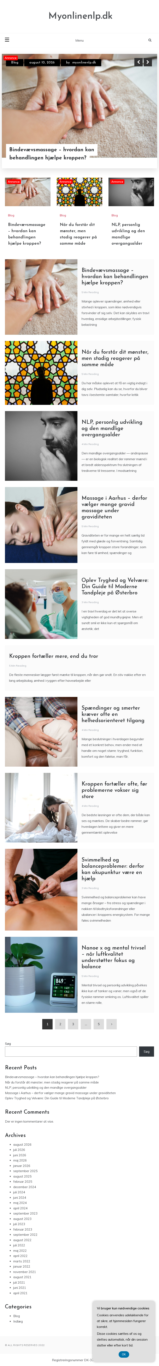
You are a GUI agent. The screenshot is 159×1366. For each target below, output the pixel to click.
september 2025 (25, 1171)
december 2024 (24, 1187)
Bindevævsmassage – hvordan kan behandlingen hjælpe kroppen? (115, 277)
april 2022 (20, 1256)
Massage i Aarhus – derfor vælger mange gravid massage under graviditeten (60, 1093)
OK (124, 1354)
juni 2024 (19, 1198)
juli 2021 (19, 1282)
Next (148, 62)
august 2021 (22, 1277)
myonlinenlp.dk (78, 62)
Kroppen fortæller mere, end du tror (53, 656)
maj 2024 (20, 1203)
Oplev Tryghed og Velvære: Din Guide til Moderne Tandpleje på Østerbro (115, 587)
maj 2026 (20, 1160)
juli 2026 (19, 1150)
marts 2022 (21, 1261)
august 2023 (22, 1219)
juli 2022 (19, 1245)
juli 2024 (19, 1192)
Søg (8, 1044)
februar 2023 (22, 1229)
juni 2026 (19, 1155)
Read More (140, 154)
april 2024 (20, 1208)
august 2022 (22, 1240)
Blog (14, 62)
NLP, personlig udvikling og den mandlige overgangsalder (112, 429)
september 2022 (25, 1235)
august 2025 (22, 1176)
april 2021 (20, 1293)
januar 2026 (21, 1166)
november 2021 (24, 1272)
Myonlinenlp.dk (80, 16)
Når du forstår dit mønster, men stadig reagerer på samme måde (49, 154)
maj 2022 (20, 1251)
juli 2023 (19, 1224)
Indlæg (18, 1321)
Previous (138, 62)
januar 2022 (21, 1266)
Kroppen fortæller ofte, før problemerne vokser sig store (114, 790)
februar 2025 (22, 1182)
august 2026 (22, 1145)
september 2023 (25, 1213)
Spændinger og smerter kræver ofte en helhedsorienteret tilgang (113, 714)
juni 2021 (19, 1288)
